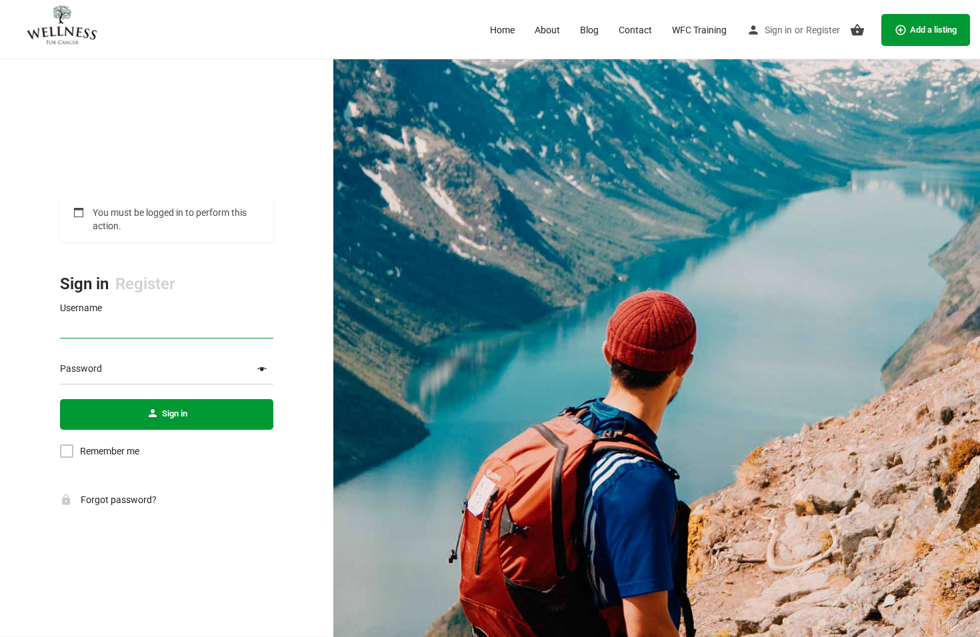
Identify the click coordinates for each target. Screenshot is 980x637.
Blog (589, 30)
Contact (635, 30)
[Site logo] (61, 28)
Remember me (109, 451)
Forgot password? (118, 499)
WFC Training (699, 30)
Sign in (778, 30)
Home (502, 30)
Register (823, 30)
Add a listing (933, 30)
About (547, 30)
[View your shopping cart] (857, 30)
